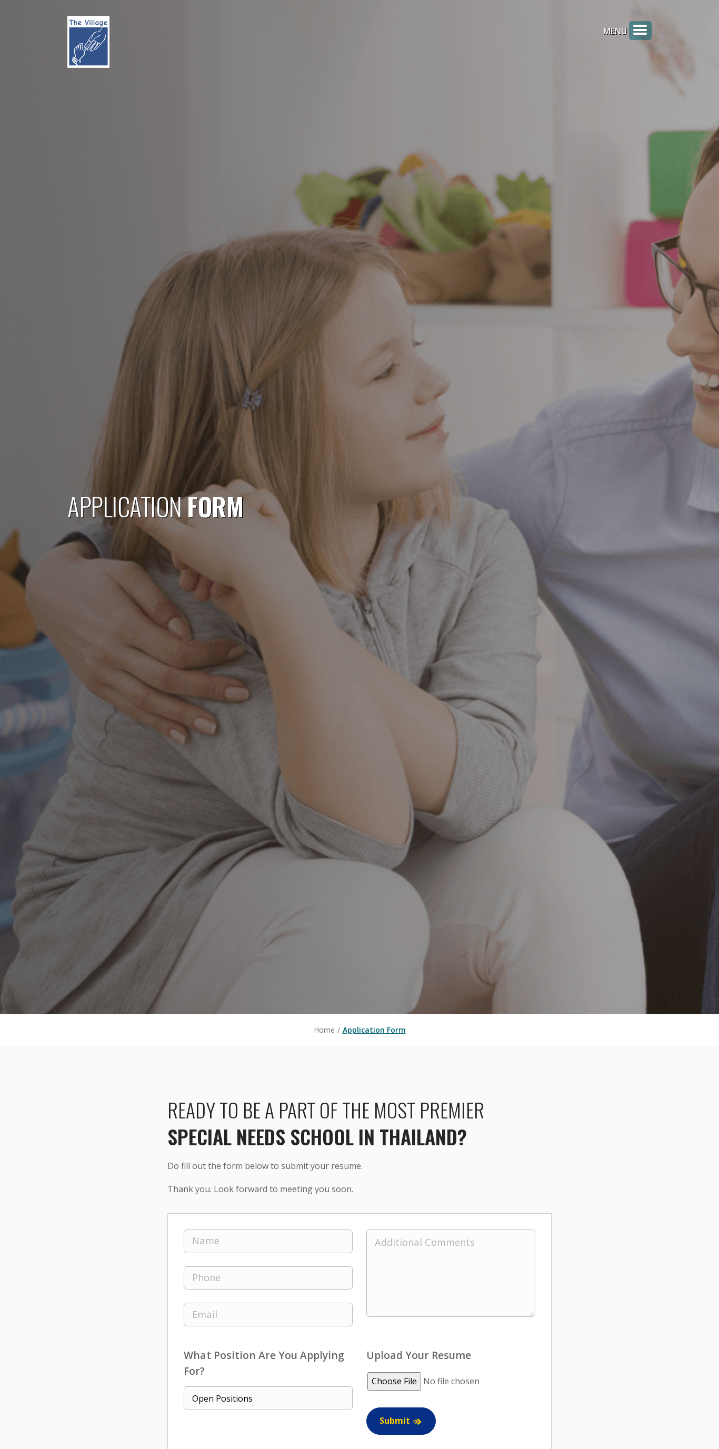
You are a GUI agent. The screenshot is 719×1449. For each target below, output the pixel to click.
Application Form (374, 1030)
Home (324, 1030)
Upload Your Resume (418, 1355)
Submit (395, 1420)
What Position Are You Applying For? (264, 1363)
